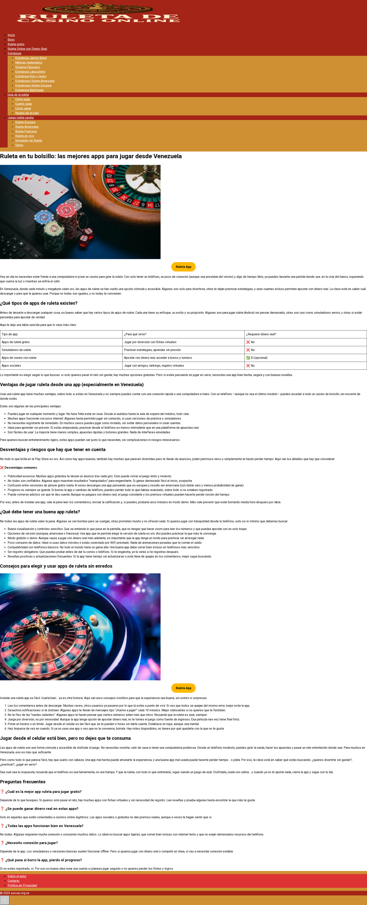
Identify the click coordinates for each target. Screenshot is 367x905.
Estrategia (14, 53)
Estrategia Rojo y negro (30, 76)
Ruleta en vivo (24, 136)
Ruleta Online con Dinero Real (27, 49)
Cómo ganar (23, 108)
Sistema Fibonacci (27, 67)
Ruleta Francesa (26, 131)
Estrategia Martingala (29, 90)
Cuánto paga (23, 104)
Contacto (13, 881)
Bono (11, 39)
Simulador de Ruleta (28, 140)
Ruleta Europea (25, 122)
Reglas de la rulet (27, 113)
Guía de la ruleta (18, 94)
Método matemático (28, 62)
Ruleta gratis (16, 44)
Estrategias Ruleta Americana (34, 81)
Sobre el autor (17, 876)
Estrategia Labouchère (30, 72)
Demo (19, 145)
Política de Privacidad (22, 885)
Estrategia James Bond (30, 58)
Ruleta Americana (26, 127)
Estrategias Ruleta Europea (33, 85)
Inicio (11, 35)
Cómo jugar (22, 99)
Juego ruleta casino (21, 117)
